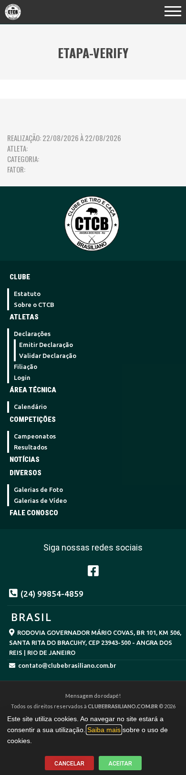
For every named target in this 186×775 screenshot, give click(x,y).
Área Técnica (33, 390)
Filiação (25, 366)
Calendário (30, 406)
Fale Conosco (34, 513)
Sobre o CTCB (34, 304)
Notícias (25, 459)
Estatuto (27, 293)
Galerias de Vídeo (40, 500)
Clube (20, 277)
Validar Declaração (47, 355)
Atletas (24, 317)
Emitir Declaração (46, 344)
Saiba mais (104, 730)
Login (22, 377)
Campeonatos (35, 436)
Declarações (32, 333)
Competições (33, 419)
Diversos (25, 473)
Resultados (30, 447)
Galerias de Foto (38, 489)
